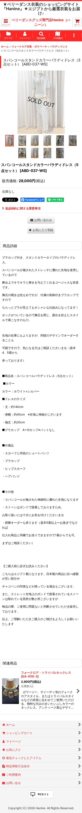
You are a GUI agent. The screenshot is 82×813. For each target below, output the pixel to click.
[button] (5, 22)
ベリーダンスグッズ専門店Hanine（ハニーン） (41, 22)
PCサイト (43, 794)
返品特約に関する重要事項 (23, 208)
